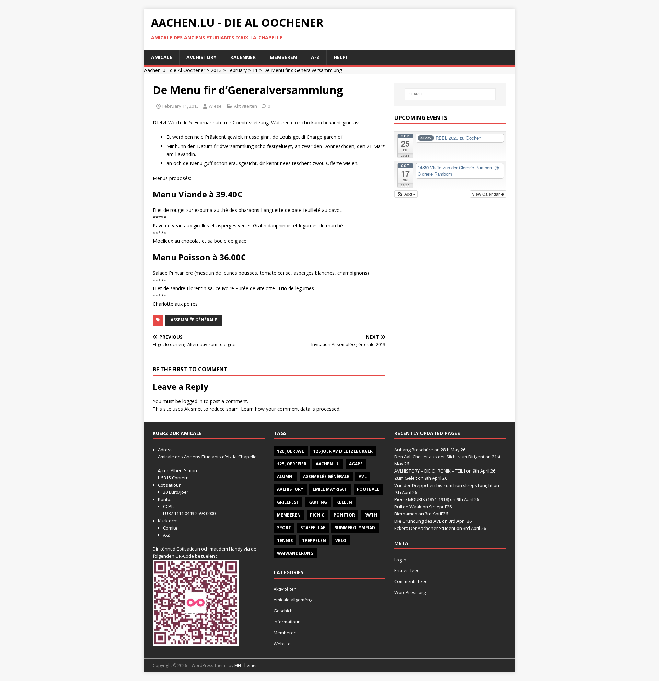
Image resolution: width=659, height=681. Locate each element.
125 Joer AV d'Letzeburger (343, 451)
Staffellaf (312, 528)
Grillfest (288, 502)
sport (284, 528)
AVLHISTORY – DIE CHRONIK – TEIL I (429, 471)
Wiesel (216, 106)
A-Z (315, 57)
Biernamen (405, 514)
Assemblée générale (194, 320)
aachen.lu (328, 464)
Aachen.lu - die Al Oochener (174, 70)
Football (368, 489)
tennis (285, 540)
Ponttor (344, 515)
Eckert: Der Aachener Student (424, 528)
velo (340, 540)
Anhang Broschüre (413, 449)
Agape (356, 464)
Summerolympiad (355, 528)
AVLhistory (201, 57)
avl (363, 476)
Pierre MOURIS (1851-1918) (421, 499)
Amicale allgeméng (293, 600)
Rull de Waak (407, 506)
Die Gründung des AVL (417, 521)
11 (255, 70)
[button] (406, 194)
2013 (216, 70)
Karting (317, 502)
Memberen (283, 57)
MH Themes (245, 665)
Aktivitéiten (245, 106)
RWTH (370, 515)
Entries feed (407, 570)
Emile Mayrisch (330, 489)
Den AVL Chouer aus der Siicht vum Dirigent (439, 457)
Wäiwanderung (295, 553)
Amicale (161, 57)
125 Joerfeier (292, 464)
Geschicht (284, 611)
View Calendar (486, 194)
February (237, 70)
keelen (344, 502)
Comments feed (411, 581)
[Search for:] (450, 94)
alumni (285, 476)
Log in (400, 560)
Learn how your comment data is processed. (290, 409)
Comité (170, 528)
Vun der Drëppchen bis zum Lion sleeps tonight (443, 485)
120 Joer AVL (290, 451)
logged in (192, 401)
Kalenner (243, 57)
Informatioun (287, 621)
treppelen (314, 540)
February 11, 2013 (180, 106)
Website (282, 643)
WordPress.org (410, 592)
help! (340, 57)
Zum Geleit (405, 478)
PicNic (317, 515)
